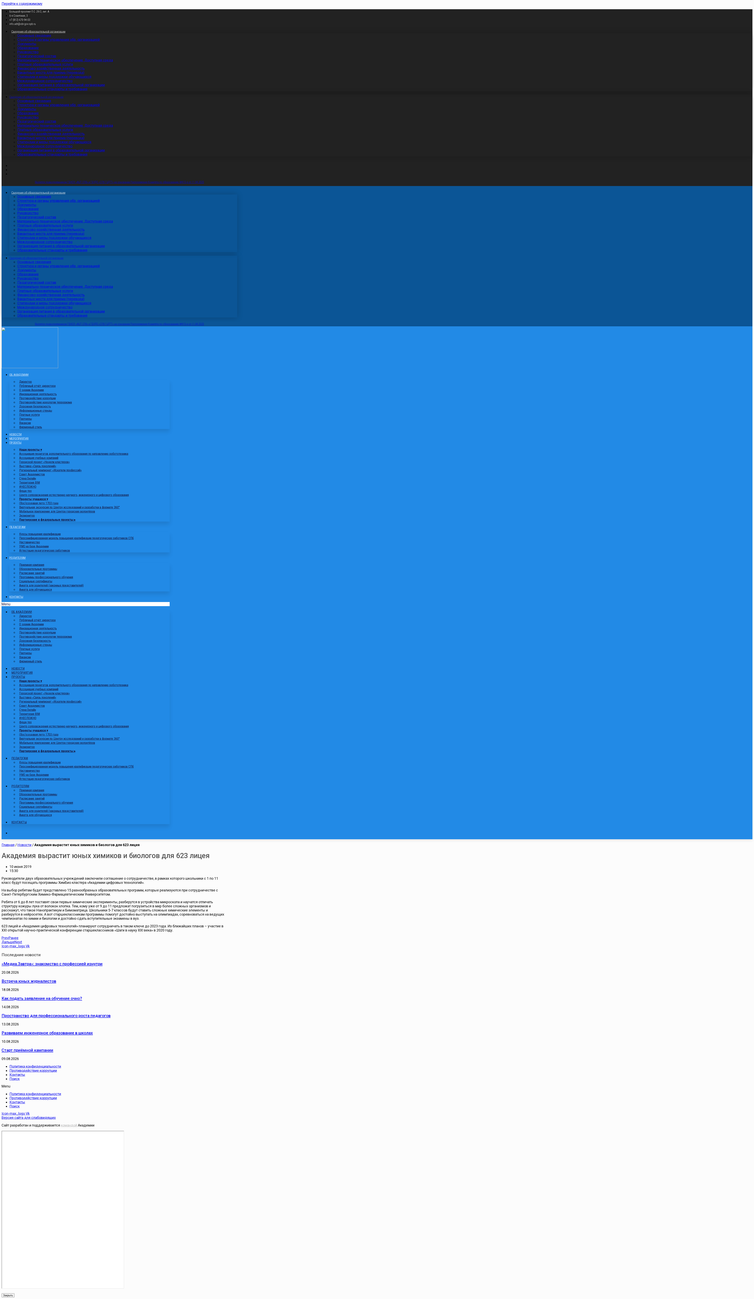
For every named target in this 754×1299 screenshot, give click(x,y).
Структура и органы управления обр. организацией (58, 39)
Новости (15, 434)
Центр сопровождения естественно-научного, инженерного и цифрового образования (74, 495)
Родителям (17, 558)
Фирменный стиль (30, 427)
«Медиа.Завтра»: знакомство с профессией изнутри (52, 963)
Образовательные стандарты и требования (52, 89)
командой (69, 1125)
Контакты (16, 597)
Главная (8, 845)
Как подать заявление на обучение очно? (42, 998)
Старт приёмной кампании (27, 1050)
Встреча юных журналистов (29, 981)
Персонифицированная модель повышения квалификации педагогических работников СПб (76, 538)
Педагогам (17, 527)
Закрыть (8, 1295)
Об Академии (18, 375)
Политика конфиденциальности (35, 1066)
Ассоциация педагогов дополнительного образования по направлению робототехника (73, 454)
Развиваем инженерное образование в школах (47, 1032)
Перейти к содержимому (22, 4)
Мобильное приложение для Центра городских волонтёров (57, 511)
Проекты (15, 442)
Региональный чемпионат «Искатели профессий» (50, 470)
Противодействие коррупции (33, 1070)
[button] (86, 604)
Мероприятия (18, 438)
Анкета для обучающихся (35, 589)
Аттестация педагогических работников (44, 550)
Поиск (14, 1079)
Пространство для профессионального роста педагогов (56, 1015)
